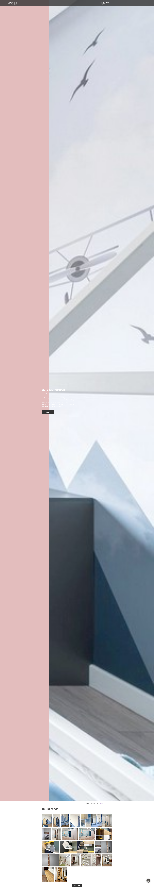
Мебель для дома (95, 803)
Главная (87, 803)
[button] (48, 412)
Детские (102, 803)
